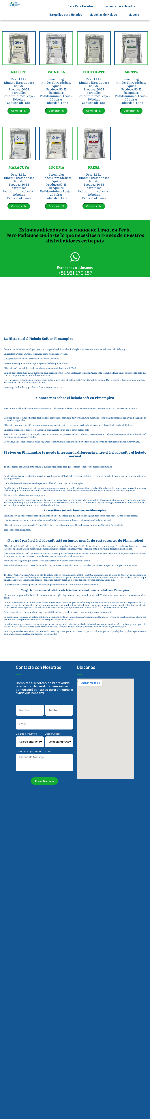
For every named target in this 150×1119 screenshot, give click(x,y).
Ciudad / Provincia (26, 734)
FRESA (94, 167)
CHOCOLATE (94, 71)
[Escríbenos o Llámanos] (75, 257)
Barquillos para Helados (65, 14)
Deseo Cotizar (52, 734)
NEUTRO (19, 71)
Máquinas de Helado (103, 14)
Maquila (133, 14)
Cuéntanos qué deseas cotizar (33, 751)
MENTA (131, 71)
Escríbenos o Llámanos (75, 267)
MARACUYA (18, 167)
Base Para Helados (80, 6)
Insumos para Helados (120, 6)
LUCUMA (56, 167)
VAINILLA (56, 71)
